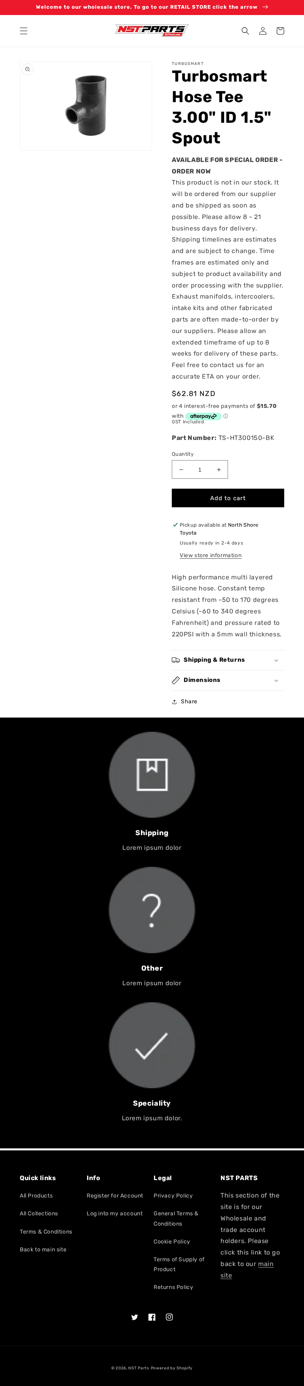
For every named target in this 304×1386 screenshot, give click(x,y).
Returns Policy (173, 1287)
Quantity (183, 454)
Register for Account (115, 1195)
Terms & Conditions (46, 1231)
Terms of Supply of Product (179, 1264)
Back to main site (43, 1249)
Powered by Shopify (172, 1368)
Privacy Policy (173, 1195)
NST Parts (138, 1368)
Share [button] (189, 701)
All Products (36, 1195)
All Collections (39, 1213)
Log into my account (114, 1213)
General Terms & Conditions (176, 1218)
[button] (23, 31)
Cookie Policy (172, 1241)
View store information (210, 555)
